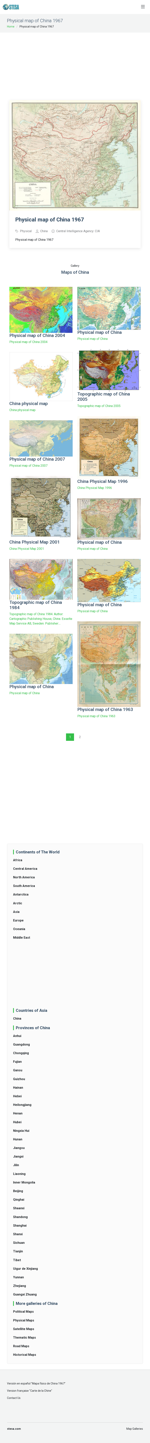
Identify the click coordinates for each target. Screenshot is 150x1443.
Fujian (17, 1062)
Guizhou (19, 1079)
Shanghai (20, 1225)
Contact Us (14, 1397)
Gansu (17, 1070)
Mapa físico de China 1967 (48, 1383)
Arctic (17, 903)
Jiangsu (19, 1148)
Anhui (17, 1036)
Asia (16, 912)
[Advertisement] (79, 63)
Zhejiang (19, 1286)
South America (24, 886)
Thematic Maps (24, 1337)
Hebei (17, 1096)
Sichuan (19, 1243)
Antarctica (21, 894)
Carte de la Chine (40, 1390)
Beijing (18, 1191)
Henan (17, 1113)
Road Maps (21, 1346)
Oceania (19, 929)
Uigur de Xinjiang (25, 1269)
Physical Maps (23, 1320)
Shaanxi (18, 1208)
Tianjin (18, 1251)
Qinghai (18, 1199)
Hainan (18, 1087)
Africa (17, 860)
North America (24, 877)
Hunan (17, 1139)
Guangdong (21, 1044)
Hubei (17, 1122)
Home (10, 26)
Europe (18, 920)
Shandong (20, 1217)
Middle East (21, 937)
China (17, 1018)
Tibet (17, 1260)
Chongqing (21, 1053)
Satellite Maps (23, 1329)
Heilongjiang (22, 1105)
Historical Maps (24, 1355)
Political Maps (23, 1311)
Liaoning (19, 1174)
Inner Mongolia (24, 1182)
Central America (25, 869)
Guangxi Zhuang (25, 1294)
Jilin (16, 1165)
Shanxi (18, 1234)
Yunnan (18, 1277)
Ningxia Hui (21, 1131)
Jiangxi (18, 1156)
